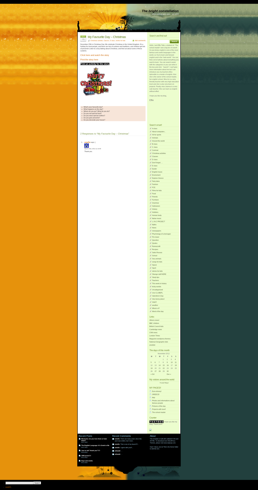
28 (160, 371)
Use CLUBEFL (157, 293)
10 (172, 362)
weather (155, 305)
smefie (117, 439)
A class (154, 129)
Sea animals (156, 259)
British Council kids (156, 326)
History (154, 209)
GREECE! (155, 394)
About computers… (159, 132)
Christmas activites (96, 40)
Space (154, 265)
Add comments (140, 41)
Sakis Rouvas (157, 252)
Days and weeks (87, 461)
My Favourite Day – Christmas (107, 37)
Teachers (155, 280)
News (154, 228)
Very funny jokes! (158, 299)
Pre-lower (155, 237)
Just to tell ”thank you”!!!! (90, 450)
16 (168, 365)
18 (176, 365)
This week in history (159, 283)
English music (157, 172)
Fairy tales (156, 181)
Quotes (154, 243)
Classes (106, 40)
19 (152, 368)
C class (154, 147)
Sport (154, 268)
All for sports (156, 135)
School (154, 256)
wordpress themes (173, 467)
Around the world (158, 141)
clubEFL (8, 487)
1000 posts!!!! (86, 455)
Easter (154, 169)
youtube (152, 345)
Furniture (155, 200)
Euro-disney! (156, 391)
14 (160, 365)
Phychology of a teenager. (161, 234)
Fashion (155, 184)
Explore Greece (158, 178)
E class (154, 166)
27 (156, 371)
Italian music (156, 218)
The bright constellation (160, 11)
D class (112, 40)
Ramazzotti (156, 246)
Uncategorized (157, 290)
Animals (155, 138)
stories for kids (120, 40)
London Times (154, 336)
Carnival (155, 150)
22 (164, 368)
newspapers (156, 231)
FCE (153, 187)
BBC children (154, 323)
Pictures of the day (159, 406)
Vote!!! (154, 302)
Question (155, 240)
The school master (159, 412)
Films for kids (157, 190)
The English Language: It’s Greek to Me (95, 445)
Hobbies (155, 212)
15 (164, 365)
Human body (157, 215)
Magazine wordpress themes (160, 339)
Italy (153, 397)
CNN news (153, 333)
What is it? (156, 308)
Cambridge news (155, 329)
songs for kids (157, 262)
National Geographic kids (158, 342)
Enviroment (156, 175)
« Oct (152, 374)
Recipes (155, 249)
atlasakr (117, 451)
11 (176, 362)
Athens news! (154, 320)
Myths (154, 225)
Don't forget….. (157, 163)
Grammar (155, 203)
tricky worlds (156, 287)
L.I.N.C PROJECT (158, 221)
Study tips (155, 277)
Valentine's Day (157, 296)
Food (154, 194)
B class (154, 144)
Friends (155, 197)
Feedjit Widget (164, 383)
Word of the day (158, 311)
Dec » (169, 374)
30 (168, 371)
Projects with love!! (159, 409)
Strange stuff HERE (159, 274)
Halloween (156, 206)
